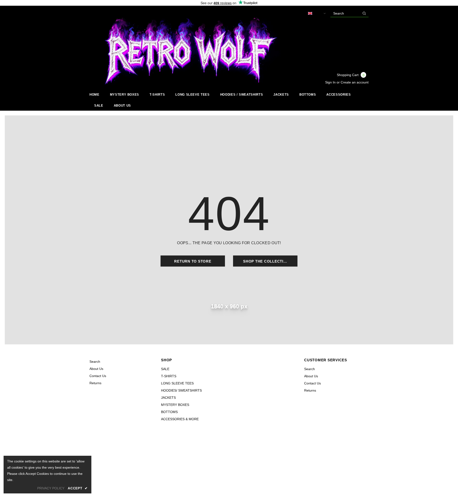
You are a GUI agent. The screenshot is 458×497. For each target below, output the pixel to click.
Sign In (331, 82)
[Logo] (187, 51)
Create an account (355, 82)
